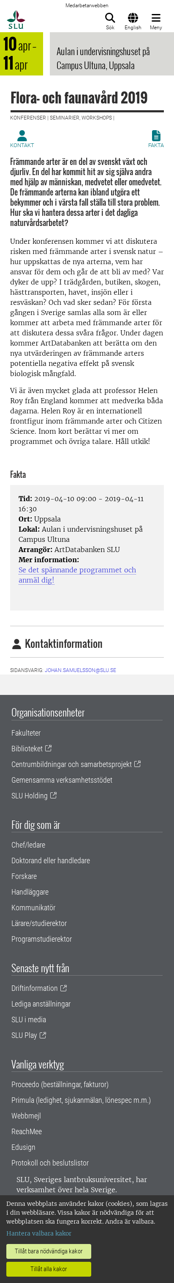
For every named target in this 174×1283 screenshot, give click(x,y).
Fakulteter (26, 732)
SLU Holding (29, 795)
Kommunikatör (33, 907)
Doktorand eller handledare (50, 860)
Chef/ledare (28, 844)
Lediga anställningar (41, 1003)
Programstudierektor (41, 938)
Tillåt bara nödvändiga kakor (49, 1251)
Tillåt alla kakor (48, 1269)
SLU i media (28, 1019)
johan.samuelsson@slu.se (80, 670)
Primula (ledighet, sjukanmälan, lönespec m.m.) (81, 1100)
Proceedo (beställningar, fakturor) (60, 1084)
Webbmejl (26, 1115)
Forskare (24, 876)
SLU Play (24, 1035)
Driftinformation (34, 988)
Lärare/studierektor (39, 923)
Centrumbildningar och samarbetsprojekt (71, 764)
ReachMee (26, 1131)
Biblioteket (27, 748)
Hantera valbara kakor (38, 1233)
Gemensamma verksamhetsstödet (61, 779)
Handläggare (30, 891)
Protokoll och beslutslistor (50, 1162)
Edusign (23, 1147)
